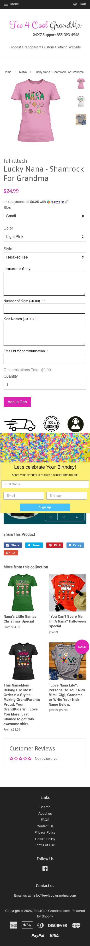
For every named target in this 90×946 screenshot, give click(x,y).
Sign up (45, 507)
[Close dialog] (86, 436)
